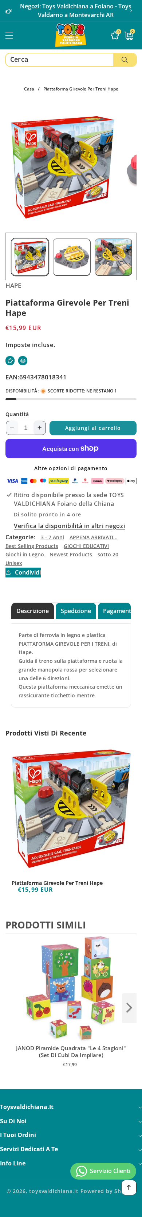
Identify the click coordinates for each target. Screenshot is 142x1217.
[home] (70, 1208)
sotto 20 (108, 554)
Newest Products (71, 554)
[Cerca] (124, 59)
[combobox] (71, 59)
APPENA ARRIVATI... (94, 537)
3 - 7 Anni (52, 537)
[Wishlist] (10, 360)
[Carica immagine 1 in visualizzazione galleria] (30, 257)
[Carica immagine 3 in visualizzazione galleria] (113, 257)
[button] (131, 10)
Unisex (13, 563)
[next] (129, 1008)
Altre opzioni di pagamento (71, 468)
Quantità (17, 414)
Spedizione (76, 611)
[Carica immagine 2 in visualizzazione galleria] (71, 257)
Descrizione (32, 611)
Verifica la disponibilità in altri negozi (69, 526)
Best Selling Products (31, 546)
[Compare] (22, 360)
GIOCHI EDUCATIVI (86, 546)
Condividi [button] (28, 572)
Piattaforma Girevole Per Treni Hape (57, 883)
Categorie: (20, 537)
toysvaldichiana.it (54, 1191)
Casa (29, 89)
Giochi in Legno (24, 554)
